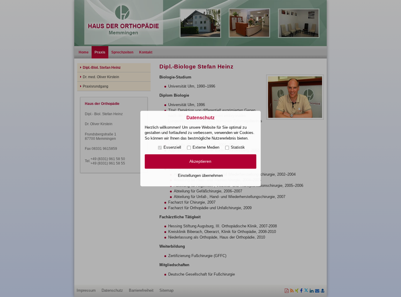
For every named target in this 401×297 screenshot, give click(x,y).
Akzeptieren (200, 161)
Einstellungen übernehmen (200, 175)
